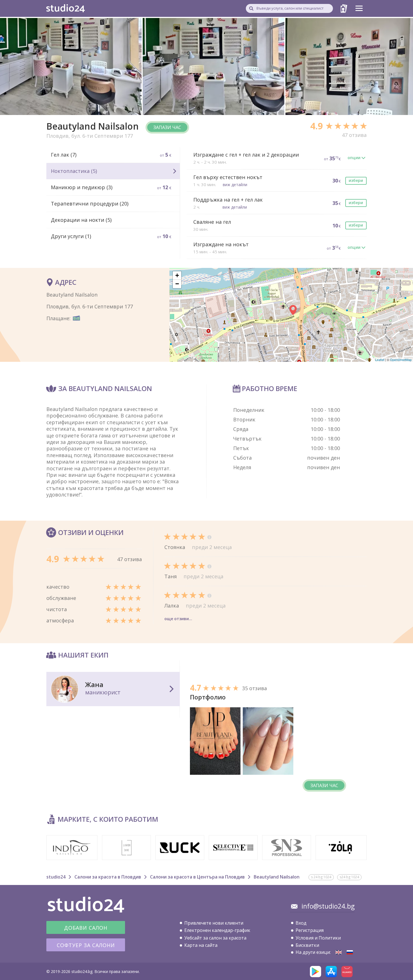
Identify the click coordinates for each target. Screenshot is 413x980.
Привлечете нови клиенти (213, 923)
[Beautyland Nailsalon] (338, 952)
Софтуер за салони (86, 945)
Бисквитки (307, 945)
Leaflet (379, 359)
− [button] (177, 283)
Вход (301, 923)
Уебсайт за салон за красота (215, 938)
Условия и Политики (318, 938)
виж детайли (235, 184)
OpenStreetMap (401, 359)
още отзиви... (178, 618)
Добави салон (85, 927)
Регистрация (310, 930)
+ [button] (177, 275)
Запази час (167, 127)
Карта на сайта (200, 945)
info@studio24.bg (328, 906)
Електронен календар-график (217, 930)
